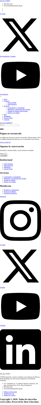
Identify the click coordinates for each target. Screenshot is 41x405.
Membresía (7, 116)
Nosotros (6, 101)
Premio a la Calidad (13, 113)
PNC (5, 114)
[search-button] (19, 125)
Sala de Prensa (8, 118)
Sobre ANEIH (12, 102)
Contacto (6, 119)
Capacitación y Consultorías (16, 108)
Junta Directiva (12, 104)
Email (2, 153)
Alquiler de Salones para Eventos (18, 111)
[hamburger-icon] (1, 96)
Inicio (5, 99)
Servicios (6, 106)
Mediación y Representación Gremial (19, 109)
